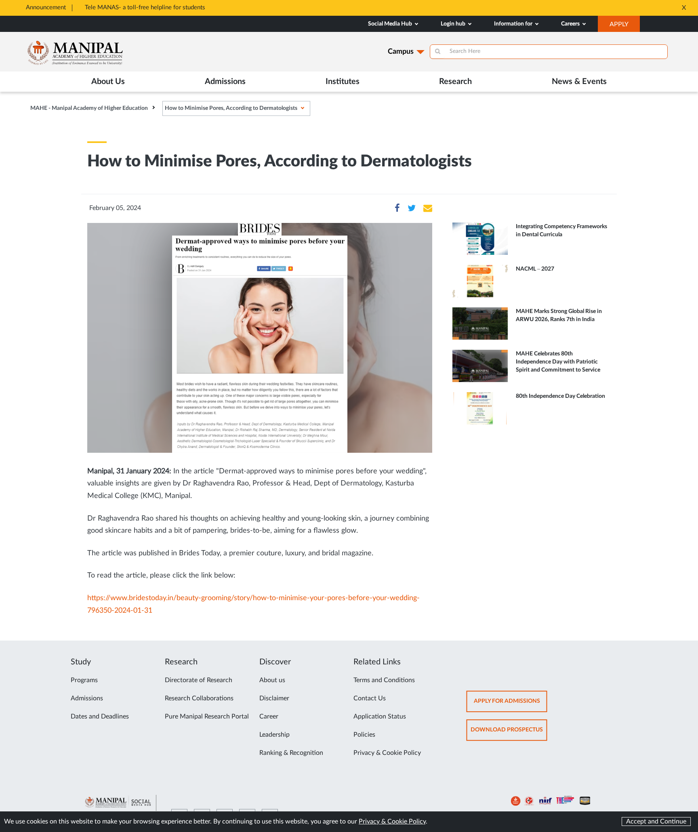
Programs (84, 680)
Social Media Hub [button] (390, 24)
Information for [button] (514, 24)
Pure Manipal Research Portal (207, 716)
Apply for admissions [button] (510, 705)
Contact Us (369, 698)
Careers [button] (571, 24)
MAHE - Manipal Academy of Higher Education (89, 108)
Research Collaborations (199, 698)
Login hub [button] (454, 24)
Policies (364, 734)
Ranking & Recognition (291, 753)
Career (268, 716)
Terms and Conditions (384, 680)
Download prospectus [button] (509, 734)
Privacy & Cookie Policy (387, 753)
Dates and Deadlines (100, 716)
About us (272, 680)
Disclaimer (274, 698)
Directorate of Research (198, 680)
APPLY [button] (625, 26)
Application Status (379, 716)
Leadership (274, 734)
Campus (401, 51)
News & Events (579, 82)
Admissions (87, 698)
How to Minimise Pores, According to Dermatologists (231, 108)
